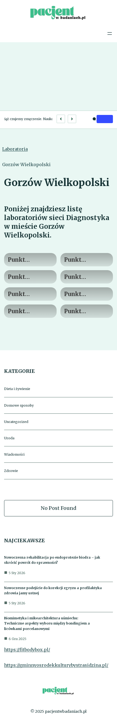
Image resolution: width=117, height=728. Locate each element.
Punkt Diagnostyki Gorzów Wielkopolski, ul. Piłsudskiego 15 (28, 277)
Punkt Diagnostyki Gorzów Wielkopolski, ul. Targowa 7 (28, 294)
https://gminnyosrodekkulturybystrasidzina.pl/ (56, 665)
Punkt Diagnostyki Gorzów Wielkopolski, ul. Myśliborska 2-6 (86, 260)
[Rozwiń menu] (109, 33)
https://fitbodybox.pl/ (27, 649)
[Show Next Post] (72, 119)
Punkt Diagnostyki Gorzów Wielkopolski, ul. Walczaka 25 (86, 294)
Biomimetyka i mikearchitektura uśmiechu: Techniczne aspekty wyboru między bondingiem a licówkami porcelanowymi (47, 623)
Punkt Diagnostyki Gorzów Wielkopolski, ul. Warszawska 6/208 (85, 311)
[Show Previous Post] (61, 119)
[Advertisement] (58, 76)
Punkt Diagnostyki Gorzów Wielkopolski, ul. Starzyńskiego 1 (85, 277)
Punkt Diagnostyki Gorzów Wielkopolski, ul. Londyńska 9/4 (28, 260)
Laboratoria (15, 149)
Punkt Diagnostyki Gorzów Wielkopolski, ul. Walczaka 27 (30, 311)
